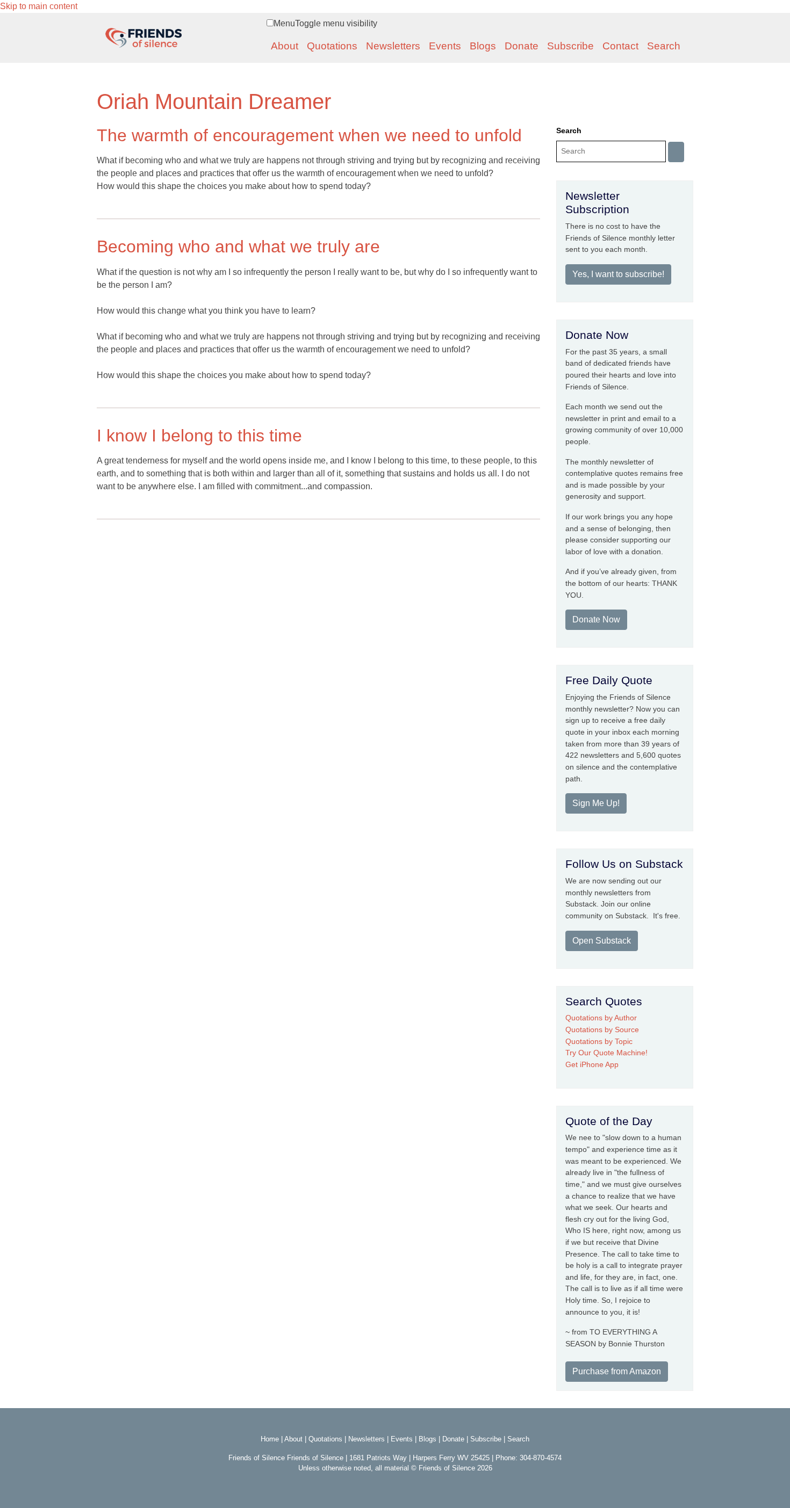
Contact (620, 46)
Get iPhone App (592, 1064)
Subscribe (570, 46)
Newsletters (393, 46)
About (284, 46)
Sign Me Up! (596, 803)
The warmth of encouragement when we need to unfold (309, 135)
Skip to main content (38, 6)
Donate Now (596, 619)
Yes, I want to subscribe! (618, 274)
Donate (521, 46)
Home (270, 1439)
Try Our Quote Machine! (606, 1052)
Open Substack (601, 940)
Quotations (332, 46)
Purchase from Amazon (616, 1371)
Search (663, 46)
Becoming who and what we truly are (238, 246)
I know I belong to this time (199, 435)
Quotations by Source (602, 1029)
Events (445, 46)
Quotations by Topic (599, 1041)
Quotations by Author (601, 1017)
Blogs (483, 46)
